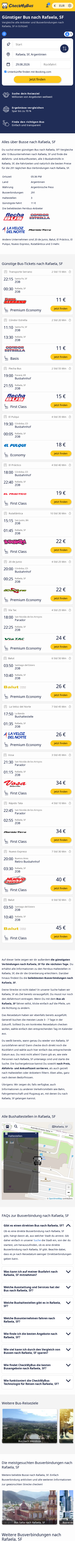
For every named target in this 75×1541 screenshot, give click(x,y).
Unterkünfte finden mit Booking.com (29, 71)
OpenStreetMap (55, 1198)
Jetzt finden (61, 308)
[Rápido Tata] (39, 231)
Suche (38, 1240)
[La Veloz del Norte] (13, 231)
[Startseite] (22, 6)
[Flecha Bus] (13, 217)
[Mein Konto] (47, 5)
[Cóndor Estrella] (39, 217)
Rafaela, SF (61, 1126)
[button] (68, 1187)
